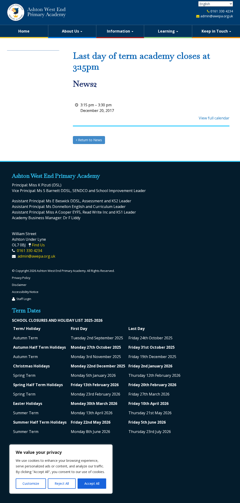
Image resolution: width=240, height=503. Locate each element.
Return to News (89, 140)
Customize (30, 483)
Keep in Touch (215, 31)
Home (24, 31)
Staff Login (23, 299)
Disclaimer (19, 285)
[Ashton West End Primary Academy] (36, 12)
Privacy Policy (21, 278)
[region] (60, 469)
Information (119, 31)
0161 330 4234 (221, 11)
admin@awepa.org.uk (216, 16)
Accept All (91, 483)
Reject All (62, 483)
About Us (71, 31)
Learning (167, 31)
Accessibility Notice (25, 292)
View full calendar (214, 118)
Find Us (38, 245)
